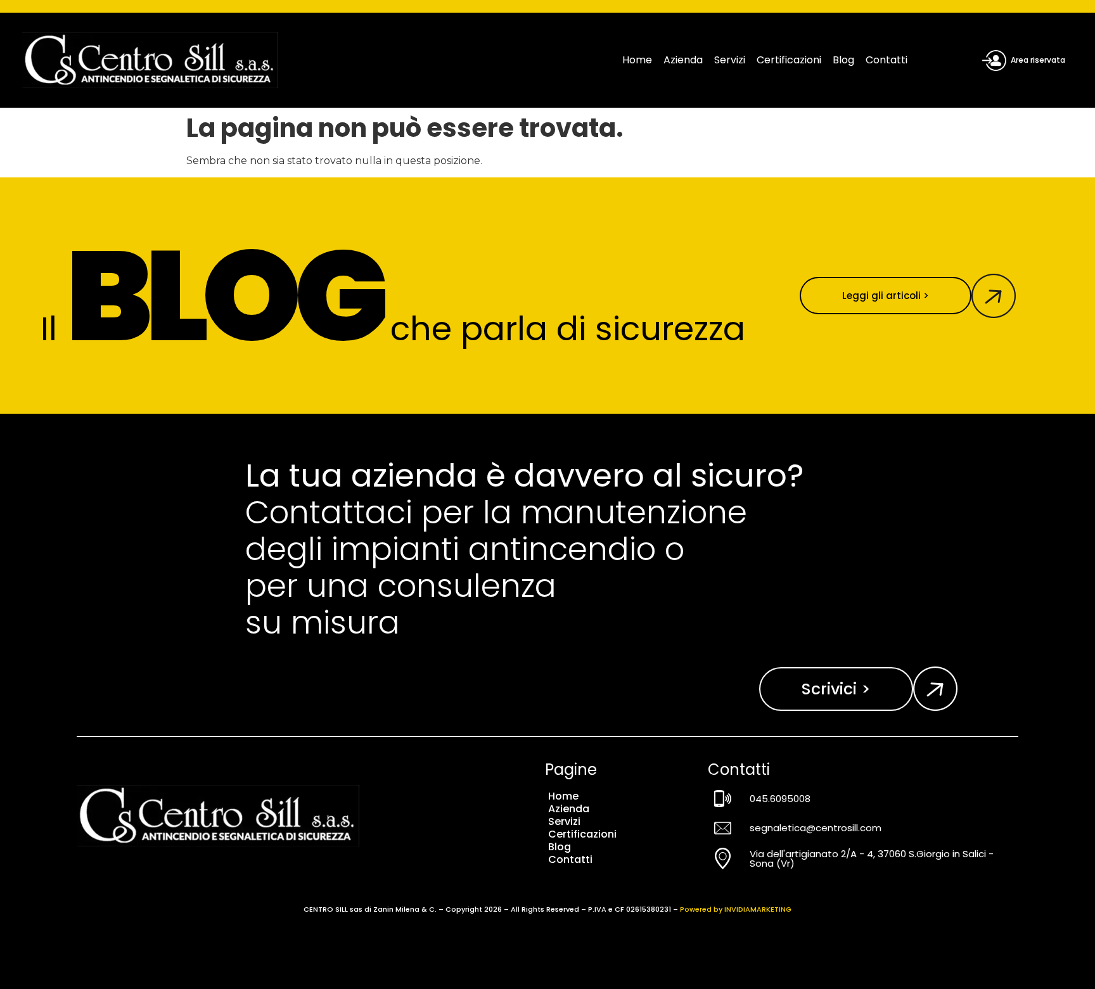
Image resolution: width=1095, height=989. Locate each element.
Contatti (886, 60)
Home (637, 60)
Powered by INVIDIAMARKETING (735, 909)
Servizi (729, 60)
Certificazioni (789, 60)
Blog (843, 60)
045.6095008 (780, 798)
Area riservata (1038, 59)
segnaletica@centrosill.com (815, 827)
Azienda (683, 60)
